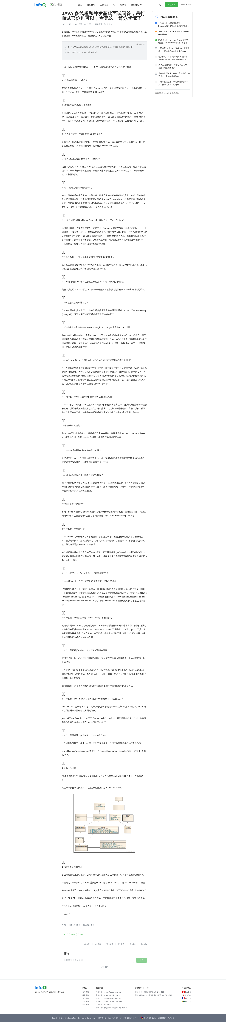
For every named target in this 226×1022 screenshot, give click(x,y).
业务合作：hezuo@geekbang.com (108, 995)
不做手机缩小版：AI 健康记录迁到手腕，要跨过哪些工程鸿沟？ (173, 83)
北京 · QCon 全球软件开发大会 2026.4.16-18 (150, 992)
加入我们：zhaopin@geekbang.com (109, 1001)
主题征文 (104, 5)
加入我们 (85, 1001)
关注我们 (85, 1005)
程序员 (73, 934)
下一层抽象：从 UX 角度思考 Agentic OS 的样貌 (173, 32)
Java (64, 934)
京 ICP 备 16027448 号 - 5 (129, 1018)
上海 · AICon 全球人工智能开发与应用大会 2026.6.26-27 (154, 995)
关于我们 (85, 992)
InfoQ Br (188, 1001)
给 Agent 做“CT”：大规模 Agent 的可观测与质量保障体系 (174, 66)
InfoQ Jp (188, 995)
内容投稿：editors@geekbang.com (108, 992)
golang (123, 5)
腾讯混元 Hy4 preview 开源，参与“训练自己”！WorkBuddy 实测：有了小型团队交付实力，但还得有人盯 (173, 41)
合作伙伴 (85, 998)
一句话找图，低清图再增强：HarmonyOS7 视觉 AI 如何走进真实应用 (173, 24)
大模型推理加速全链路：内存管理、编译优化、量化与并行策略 (174, 74)
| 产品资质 (170, 1018)
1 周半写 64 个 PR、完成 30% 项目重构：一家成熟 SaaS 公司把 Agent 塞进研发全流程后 (174, 50)
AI (114, 5)
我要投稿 (85, 995)
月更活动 (91, 5)
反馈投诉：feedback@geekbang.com (109, 998)
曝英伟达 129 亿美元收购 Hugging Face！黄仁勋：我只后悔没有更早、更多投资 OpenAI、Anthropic (173, 58)
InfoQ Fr (188, 998)
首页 (80, 5)
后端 (81, 934)
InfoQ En (188, 992)
